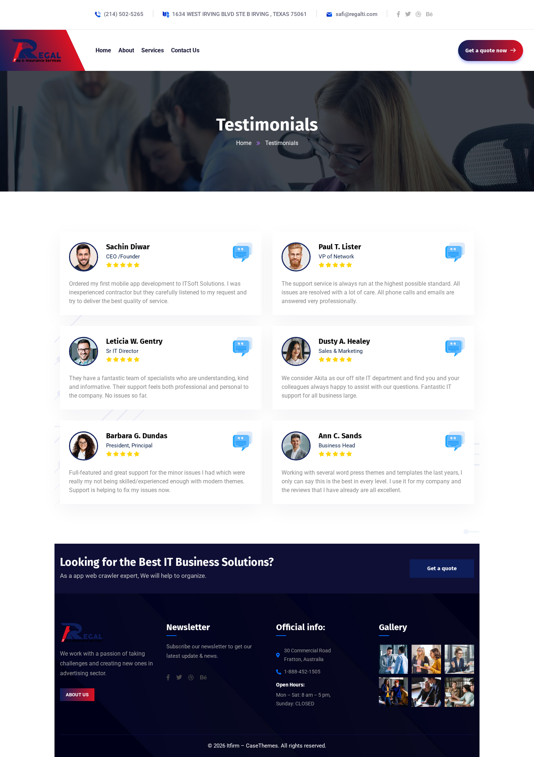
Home (243, 143)
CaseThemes (262, 745)
